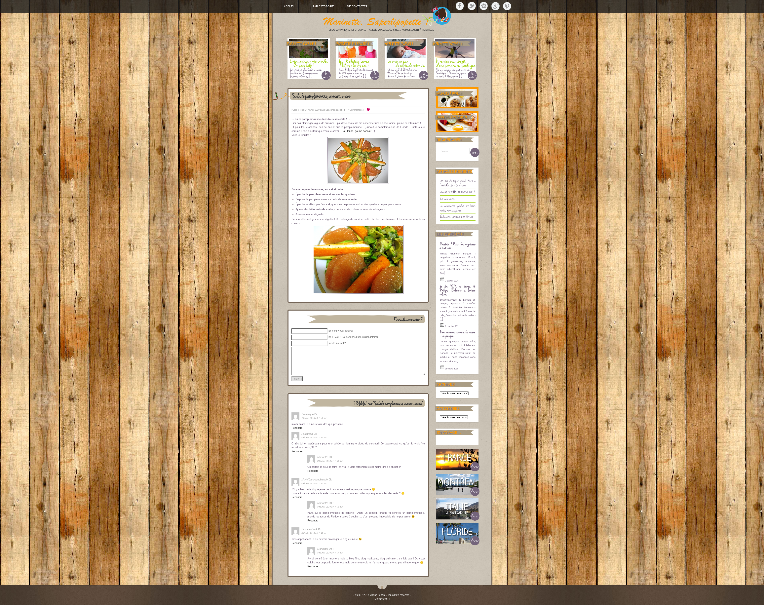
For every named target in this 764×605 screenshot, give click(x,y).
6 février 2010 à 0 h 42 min (314, 533)
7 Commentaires (356, 110)
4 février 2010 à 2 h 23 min (314, 437)
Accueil (289, 6)
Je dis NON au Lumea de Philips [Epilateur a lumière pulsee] (458, 290)
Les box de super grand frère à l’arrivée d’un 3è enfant (458, 182)
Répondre (296, 427)
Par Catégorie (323, 6)
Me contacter (357, 6)
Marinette (322, 457)
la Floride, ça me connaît (357, 131)
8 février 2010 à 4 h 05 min (330, 507)
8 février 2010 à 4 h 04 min (330, 461)
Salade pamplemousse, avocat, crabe (321, 95)
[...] (445, 273)
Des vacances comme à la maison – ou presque (458, 334)
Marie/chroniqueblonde (314, 479)
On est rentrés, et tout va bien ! (457, 191)
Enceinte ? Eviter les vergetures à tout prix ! (458, 246)
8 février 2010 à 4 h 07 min (330, 552)
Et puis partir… (448, 198)
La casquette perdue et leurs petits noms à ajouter (458, 207)
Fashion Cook (309, 529)
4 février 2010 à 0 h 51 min (314, 418)
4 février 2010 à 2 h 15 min (314, 483)
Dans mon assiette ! (335, 110)
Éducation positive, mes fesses (456, 216)
